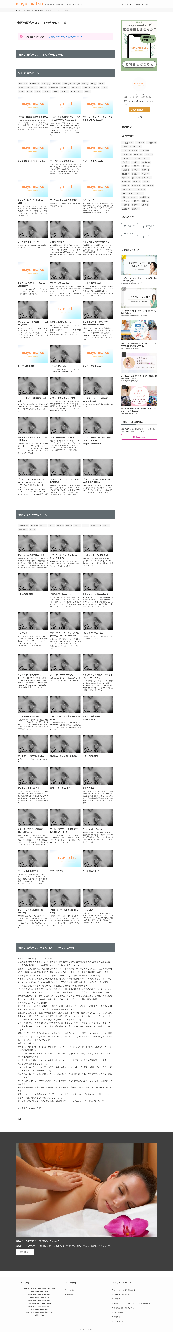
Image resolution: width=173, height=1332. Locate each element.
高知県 (46, 1309)
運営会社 (117, 1317)
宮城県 (44, 1288)
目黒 (104, 87)
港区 (146, 181)
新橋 (85, 83)
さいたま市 (127, 143)
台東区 (135, 162)
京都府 (39, 1303)
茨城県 (30, 1294)
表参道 (23, 83)
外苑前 (56, 83)
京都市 (149, 154)
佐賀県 (46, 1312)
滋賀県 (44, 1300)
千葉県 (125, 162)
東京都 (145, 174)
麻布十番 (34, 83)
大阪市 (145, 166)
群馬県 (39, 1294)
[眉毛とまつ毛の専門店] (29, 4)
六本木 (46, 83)
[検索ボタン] (154, 4)
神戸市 (125, 201)
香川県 (32, 1309)
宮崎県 (37, 1312)
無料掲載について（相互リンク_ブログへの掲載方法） (132, 1303)
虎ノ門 (46, 91)
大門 (21, 91)
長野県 (135, 209)
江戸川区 (146, 178)
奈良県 (43, 1303)
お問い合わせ (118, 1312)
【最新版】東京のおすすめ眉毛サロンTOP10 (66, 36)
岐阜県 (135, 170)
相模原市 (136, 185)
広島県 (30, 1306)
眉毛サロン (70, 1290)
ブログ (144, 150)
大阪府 (125, 170)
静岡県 (34, 1300)
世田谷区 (127, 154)
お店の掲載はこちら (139, 110)
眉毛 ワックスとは (129, 197)
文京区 (125, 174)
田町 (93, 83)
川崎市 (145, 170)
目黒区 (125, 185)
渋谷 (37, 91)
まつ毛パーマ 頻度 (129, 150)
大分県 (51, 1312)
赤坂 (76, 83)
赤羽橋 (86, 87)
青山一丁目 (24, 87)
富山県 (37, 1291)
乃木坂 (95, 87)
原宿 (87, 91)
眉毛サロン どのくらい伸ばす (133, 189)
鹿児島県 (37, 1315)
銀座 (69, 525)
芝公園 (64, 91)
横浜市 (136, 178)
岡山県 (34, 1306)
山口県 (39, 1306)
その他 (140, 143)
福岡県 (27, 1312)
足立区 (125, 209)
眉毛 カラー (148, 185)
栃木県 (34, 1294)
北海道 (25, 1288)
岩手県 (39, 1288)
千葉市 (145, 158)
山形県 (49, 1288)
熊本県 (32, 1312)
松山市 (125, 178)
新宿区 (135, 174)
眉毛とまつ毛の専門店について (124, 1290)
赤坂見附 (64, 87)
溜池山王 (76, 87)
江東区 (126, 181)
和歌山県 (48, 1303)
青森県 (30, 1288)
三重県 (49, 1300)
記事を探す (117, 1299)
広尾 (29, 91)
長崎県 (42, 1312)
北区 (125, 158)
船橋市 (135, 205)
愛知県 (30, 1300)
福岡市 (145, 201)
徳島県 (37, 1309)
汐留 (55, 91)
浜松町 (43, 87)
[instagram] (141, 117)
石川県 (42, 1291)
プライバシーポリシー (121, 1294)
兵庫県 (34, 1303)
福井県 (135, 201)
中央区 (138, 154)
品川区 (125, 166)
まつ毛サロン (71, 1294)
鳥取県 (49, 1306)
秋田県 (34, 1288)
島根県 (44, 1306)
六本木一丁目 (76, 91)
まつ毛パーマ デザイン (131, 146)
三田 (101, 83)
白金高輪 (53, 87)
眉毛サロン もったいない (132, 193)
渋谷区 (137, 181)
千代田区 (135, 158)
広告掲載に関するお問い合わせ (124, 1308)
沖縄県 (42, 1315)
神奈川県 (144, 197)
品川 (34, 87)
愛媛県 (42, 1309)
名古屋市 (146, 162)
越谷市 (145, 205)
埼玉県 (135, 166)
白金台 (67, 83)
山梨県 (44, 1294)
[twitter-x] (138, 117)
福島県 (125, 205)
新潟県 (32, 1291)
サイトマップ (118, 1321)
